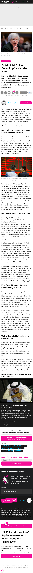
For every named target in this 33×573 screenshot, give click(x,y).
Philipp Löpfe (12, 103)
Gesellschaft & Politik (16, 448)
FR (27, 2)
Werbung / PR (15, 565)
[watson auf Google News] (30, 92)
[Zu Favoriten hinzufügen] (16, 92)
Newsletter (6, 565)
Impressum (27, 565)
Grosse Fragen (7, 450)
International (14, 29)
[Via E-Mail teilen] (9, 92)
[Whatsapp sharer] (7, 425)
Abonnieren (16, 463)
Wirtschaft (4, 29)
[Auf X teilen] (4, 425)
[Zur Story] (16, 544)
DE (23, 2)
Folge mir (26, 103)
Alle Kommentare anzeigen (16, 526)
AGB (6, 567)
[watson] (6, 2)
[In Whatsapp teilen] (5, 92)
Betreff (3, 487)
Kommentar (18, 450)
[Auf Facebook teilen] (2, 92)
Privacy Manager (23, 567)
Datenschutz (13, 567)
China (4, 448)
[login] (2, 570)
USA (25, 446)
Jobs (21, 565)
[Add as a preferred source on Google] (24, 92)
